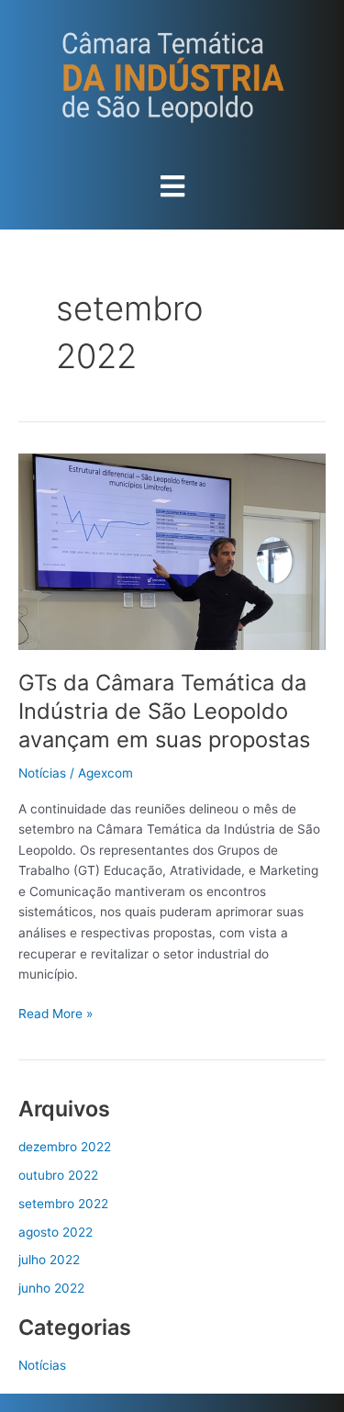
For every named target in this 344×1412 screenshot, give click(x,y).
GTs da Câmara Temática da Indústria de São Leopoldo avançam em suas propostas (164, 711)
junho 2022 (51, 1288)
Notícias (42, 773)
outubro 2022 (58, 1175)
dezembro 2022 (64, 1146)
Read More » (55, 1012)
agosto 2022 (55, 1232)
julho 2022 (49, 1259)
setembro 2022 (63, 1203)
